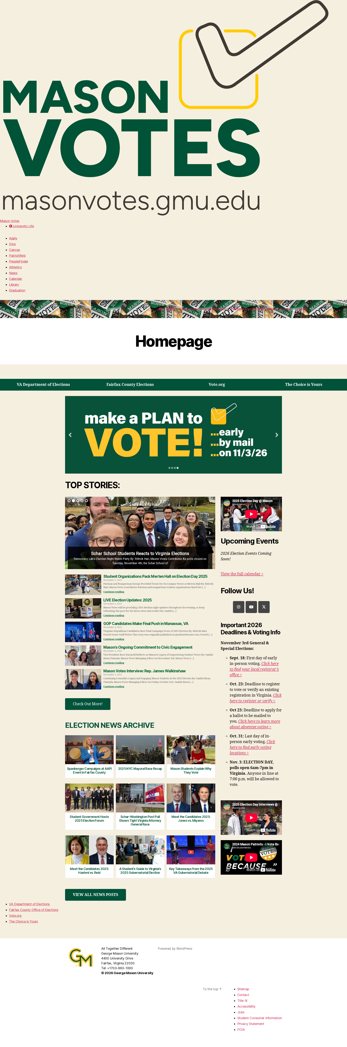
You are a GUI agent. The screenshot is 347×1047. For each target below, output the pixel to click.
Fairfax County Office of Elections (33, 910)
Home (170, 309)
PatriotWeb (17, 256)
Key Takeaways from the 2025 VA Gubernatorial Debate (191, 870)
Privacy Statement (250, 1024)
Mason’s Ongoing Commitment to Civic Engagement (147, 647)
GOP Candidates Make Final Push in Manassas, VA (145, 623)
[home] (160, 309)
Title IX (242, 1001)
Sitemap (243, 989)
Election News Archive (247, 309)
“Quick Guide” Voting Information (203, 309)
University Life (23, 226)
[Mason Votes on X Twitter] (264, 607)
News (13, 273)
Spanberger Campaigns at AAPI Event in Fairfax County (89, 770)
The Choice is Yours (23, 921)
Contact (301, 309)
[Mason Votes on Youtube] (251, 607)
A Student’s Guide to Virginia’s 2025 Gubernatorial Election (140, 870)
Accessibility (246, 1006)
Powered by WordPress (175, 948)
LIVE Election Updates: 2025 (127, 600)
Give (12, 244)
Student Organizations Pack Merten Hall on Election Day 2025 (155, 576)
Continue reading (113, 591)
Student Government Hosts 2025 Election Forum (89, 818)
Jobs (241, 1012)
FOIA (241, 1029)
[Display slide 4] (178, 468)
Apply (13, 238)
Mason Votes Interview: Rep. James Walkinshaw (144, 671)
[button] (140, 533)
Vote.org (15, 916)
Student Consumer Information (259, 1018)
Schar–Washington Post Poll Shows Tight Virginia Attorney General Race (140, 820)
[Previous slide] (70, 435)
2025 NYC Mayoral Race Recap (140, 769)
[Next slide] (277, 435)
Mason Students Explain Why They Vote (190, 770)
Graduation (17, 290)
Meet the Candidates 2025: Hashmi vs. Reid (89, 870)
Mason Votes (9, 221)
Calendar (15, 279)
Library (14, 284)
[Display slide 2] (172, 468)
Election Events (279, 309)
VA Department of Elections (29, 904)
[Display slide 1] (169, 468)
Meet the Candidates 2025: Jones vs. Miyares (191, 818)
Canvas (14, 250)
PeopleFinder (18, 261)
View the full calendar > (242, 574)
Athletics (15, 267)
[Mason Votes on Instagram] (238, 607)
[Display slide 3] (175, 468)
